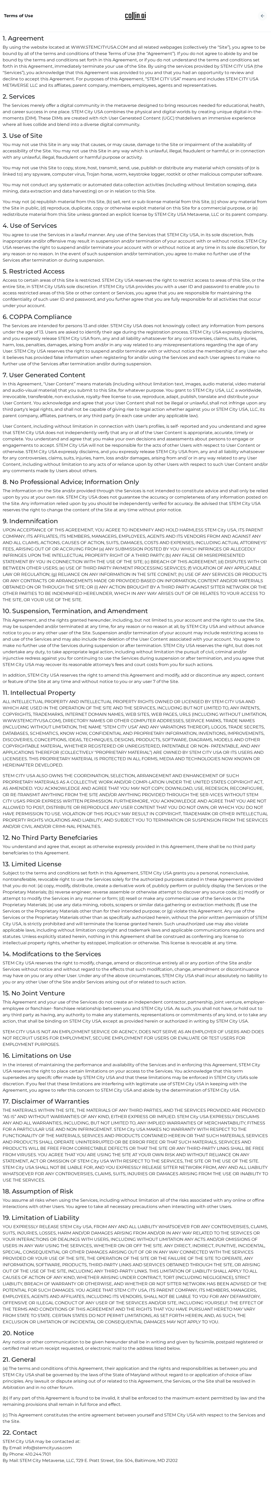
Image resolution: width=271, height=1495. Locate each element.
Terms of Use (18, 16)
